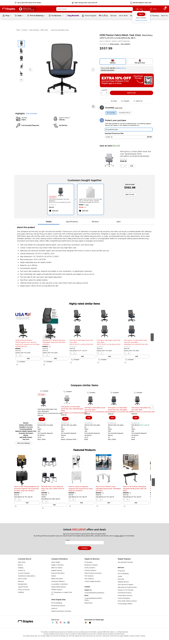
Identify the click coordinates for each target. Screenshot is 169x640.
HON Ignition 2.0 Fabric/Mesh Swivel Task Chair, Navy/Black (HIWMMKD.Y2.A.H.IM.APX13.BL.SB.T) (136, 342)
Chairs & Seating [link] (34, 30)
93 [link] (49, 346)
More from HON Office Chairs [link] (60, 30)
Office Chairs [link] (44, 30)
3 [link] (22, 348)
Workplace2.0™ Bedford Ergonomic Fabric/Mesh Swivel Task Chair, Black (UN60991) (54, 342)
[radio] (113, 61)
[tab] (48, 222)
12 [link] (130, 493)
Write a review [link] (114, 44)
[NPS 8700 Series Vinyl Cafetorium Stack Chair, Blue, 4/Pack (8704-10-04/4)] (54, 470)
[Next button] (21, 79)
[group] (28, 337)
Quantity (104, 90)
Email (68, 540)
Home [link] (18, 30)
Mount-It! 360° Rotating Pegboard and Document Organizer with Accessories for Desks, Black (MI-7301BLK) (26, 489)
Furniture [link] (24, 30)
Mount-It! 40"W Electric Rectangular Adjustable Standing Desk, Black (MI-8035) (135, 489)
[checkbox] (60, 210)
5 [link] (75, 493)
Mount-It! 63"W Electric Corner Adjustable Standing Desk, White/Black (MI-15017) (108, 489)
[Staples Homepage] (8, 9)
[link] (28, 3)
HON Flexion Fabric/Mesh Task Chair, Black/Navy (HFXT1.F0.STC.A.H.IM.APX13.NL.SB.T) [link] (60, 200)
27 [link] (48, 493)
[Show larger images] (93, 107)
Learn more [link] (118, 108)
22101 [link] (87, 205)
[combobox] (94, 9)
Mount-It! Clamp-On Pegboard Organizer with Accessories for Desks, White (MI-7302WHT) (81, 489)
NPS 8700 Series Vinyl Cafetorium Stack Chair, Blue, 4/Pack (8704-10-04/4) (53, 489)
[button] (131, 9)
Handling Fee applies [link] (107, 70)
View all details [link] (31, 114)
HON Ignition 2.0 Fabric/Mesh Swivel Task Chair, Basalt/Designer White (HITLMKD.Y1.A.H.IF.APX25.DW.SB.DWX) (135, 153)
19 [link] (103, 493)
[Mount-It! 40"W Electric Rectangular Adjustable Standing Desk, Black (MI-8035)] (136, 470)
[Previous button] (30, 69)
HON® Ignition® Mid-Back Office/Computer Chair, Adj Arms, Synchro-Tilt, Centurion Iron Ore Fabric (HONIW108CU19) (27, 343)
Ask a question (125, 44)
